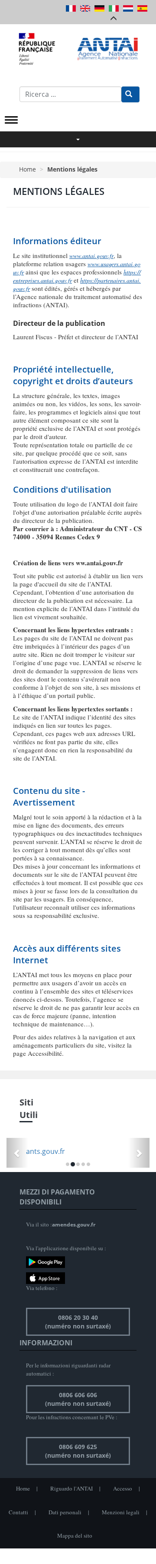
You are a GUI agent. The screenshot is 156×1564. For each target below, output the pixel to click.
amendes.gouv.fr (73, 1224)
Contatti (18, 1512)
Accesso (122, 1488)
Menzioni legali (121, 1512)
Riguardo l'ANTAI (71, 1488)
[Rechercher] (130, 94)
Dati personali (65, 1512)
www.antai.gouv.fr (91, 256)
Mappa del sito (74, 1535)
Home (27, 169)
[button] (17, 1153)
